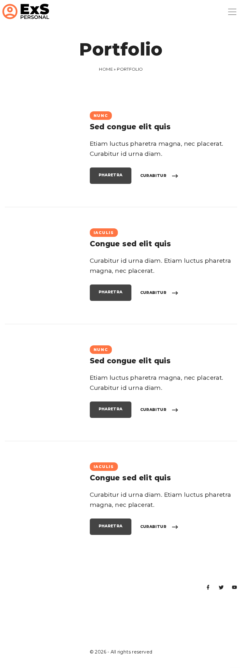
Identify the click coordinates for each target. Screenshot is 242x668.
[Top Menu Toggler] (232, 12)
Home (106, 69)
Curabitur (153, 175)
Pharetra (111, 175)
